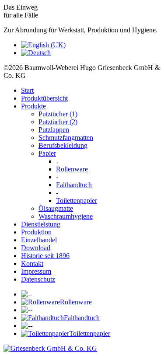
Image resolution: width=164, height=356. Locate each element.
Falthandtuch (74, 184)
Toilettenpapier (76, 200)
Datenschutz (38, 279)
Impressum (36, 271)
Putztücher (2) (57, 122)
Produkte (33, 106)
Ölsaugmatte (55, 208)
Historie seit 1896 (45, 255)
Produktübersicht (44, 98)
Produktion (36, 232)
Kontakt (32, 263)
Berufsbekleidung (62, 145)
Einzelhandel (39, 240)
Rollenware (72, 169)
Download (35, 247)
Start (27, 90)
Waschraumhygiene (65, 216)
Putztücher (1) (57, 114)
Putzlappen (53, 129)
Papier (47, 153)
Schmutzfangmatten (65, 137)
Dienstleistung (40, 224)
